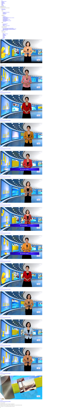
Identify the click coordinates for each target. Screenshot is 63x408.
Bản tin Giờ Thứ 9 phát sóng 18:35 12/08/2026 (5, 401)
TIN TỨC (3, 30)
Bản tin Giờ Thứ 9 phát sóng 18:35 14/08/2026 (5, 345)
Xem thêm (1, 66)
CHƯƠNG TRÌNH (4, 9)
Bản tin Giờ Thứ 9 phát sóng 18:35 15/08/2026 (5, 317)
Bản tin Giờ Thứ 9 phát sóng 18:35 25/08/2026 (5, 92)
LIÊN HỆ (3, 38)
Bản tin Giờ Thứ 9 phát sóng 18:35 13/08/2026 (5, 373)
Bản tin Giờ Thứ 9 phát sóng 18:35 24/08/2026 (5, 120)
